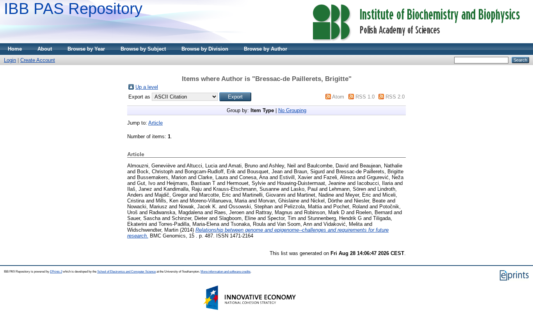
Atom (338, 97)
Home (15, 49)
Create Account (37, 60)
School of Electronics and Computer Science (126, 271)
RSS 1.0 (365, 97)
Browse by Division (204, 49)
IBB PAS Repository (73, 8)
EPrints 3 (56, 271)
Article (155, 123)
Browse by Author (265, 49)
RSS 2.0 (395, 97)
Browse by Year (86, 49)
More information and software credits (226, 271)
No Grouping (292, 110)
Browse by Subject (143, 49)
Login (10, 60)
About (44, 49)
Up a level (146, 87)
